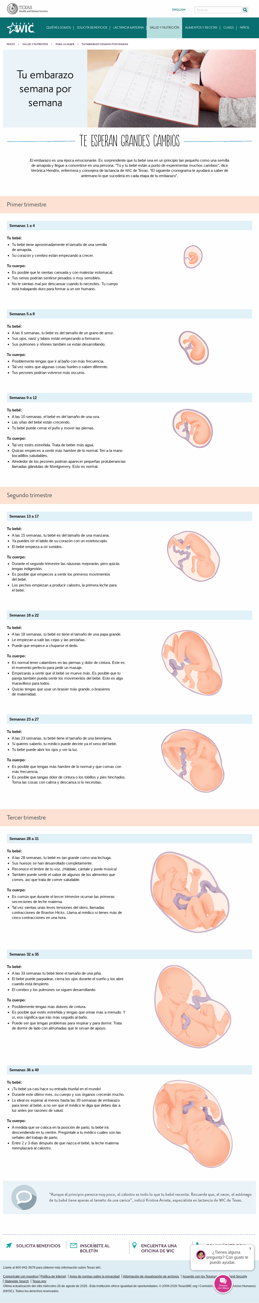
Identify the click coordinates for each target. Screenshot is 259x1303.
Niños (244, 28)
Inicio (11, 44)
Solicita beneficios (92, 28)
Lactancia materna (128, 28)
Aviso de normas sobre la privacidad (95, 1276)
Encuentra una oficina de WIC (159, 1248)
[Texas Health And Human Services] (27, 8)
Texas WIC (21, 27)
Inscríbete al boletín (95, 1248)
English (178, 10)
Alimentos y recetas (201, 28)
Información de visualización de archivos (151, 1276)
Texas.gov (39, 1281)
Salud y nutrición (164, 28)
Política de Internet (53, 1276)
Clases (228, 28)
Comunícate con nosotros (20, 1276)
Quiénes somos (58, 28)
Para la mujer (65, 44)
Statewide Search (17, 1281)
